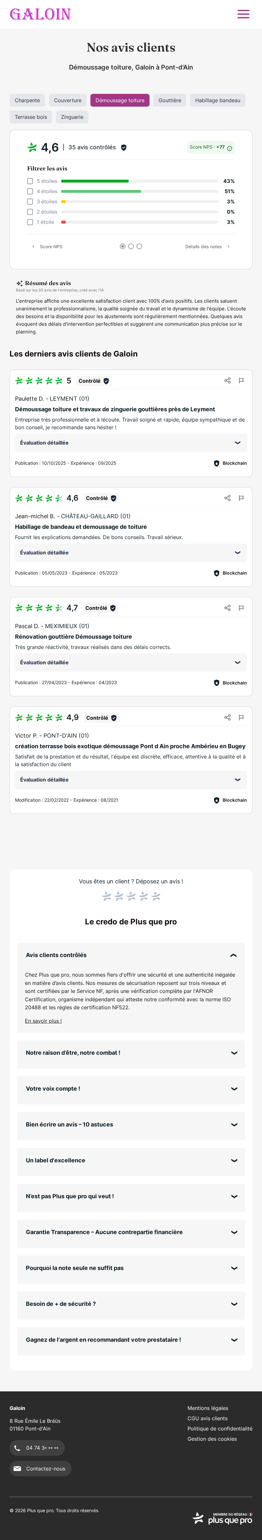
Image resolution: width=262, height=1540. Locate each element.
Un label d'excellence (55, 1160)
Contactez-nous (45, 1468)
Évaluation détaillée (44, 442)
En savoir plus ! (43, 1021)
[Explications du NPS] (229, 147)
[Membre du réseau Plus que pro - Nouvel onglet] (222, 1518)
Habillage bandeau (217, 100)
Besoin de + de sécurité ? (61, 1303)
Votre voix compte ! (53, 1088)
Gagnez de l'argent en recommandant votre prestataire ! (103, 1339)
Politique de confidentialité (220, 1428)
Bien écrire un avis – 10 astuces (69, 1124)
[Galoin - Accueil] (40, 14)
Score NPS (51, 246)
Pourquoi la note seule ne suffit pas (75, 1268)
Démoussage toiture (120, 100)
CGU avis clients (207, 1418)
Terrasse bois (31, 117)
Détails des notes (203, 246)
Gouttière (169, 100)
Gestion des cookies (212, 1439)
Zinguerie (72, 117)
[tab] (123, 246)
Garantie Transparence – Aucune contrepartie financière (104, 1232)
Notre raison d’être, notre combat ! (73, 1052)
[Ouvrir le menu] (243, 14)
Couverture (67, 100)
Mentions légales (208, 1408)
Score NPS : (208, 147)
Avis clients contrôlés (56, 955)
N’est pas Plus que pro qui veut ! (70, 1196)
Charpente (27, 100)
